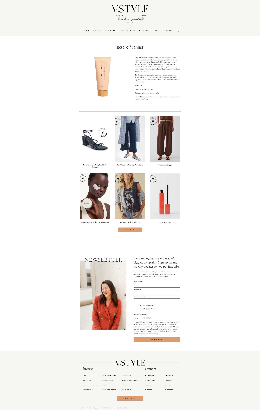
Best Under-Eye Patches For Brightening (95, 222)
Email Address (139, 296)
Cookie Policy (107, 408)
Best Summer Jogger (165, 165)
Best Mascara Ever (165, 222)
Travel (157, 30)
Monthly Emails (147, 309)
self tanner (168, 57)
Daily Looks (144, 30)
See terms (142, 333)
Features (168, 30)
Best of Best (111, 30)
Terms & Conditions (95, 408)
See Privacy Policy (152, 333)
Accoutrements (128, 30)
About (86, 30)
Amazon (152, 93)
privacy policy (83, 408)
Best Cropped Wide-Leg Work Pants (130, 165)
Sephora (146, 93)
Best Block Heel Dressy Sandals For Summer (95, 166)
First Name (138, 281)
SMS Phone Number (140, 314)
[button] (178, 31)
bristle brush (139, 82)
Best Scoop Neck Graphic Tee (130, 222)
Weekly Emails (146, 305)
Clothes (97, 30)
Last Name (137, 289)
